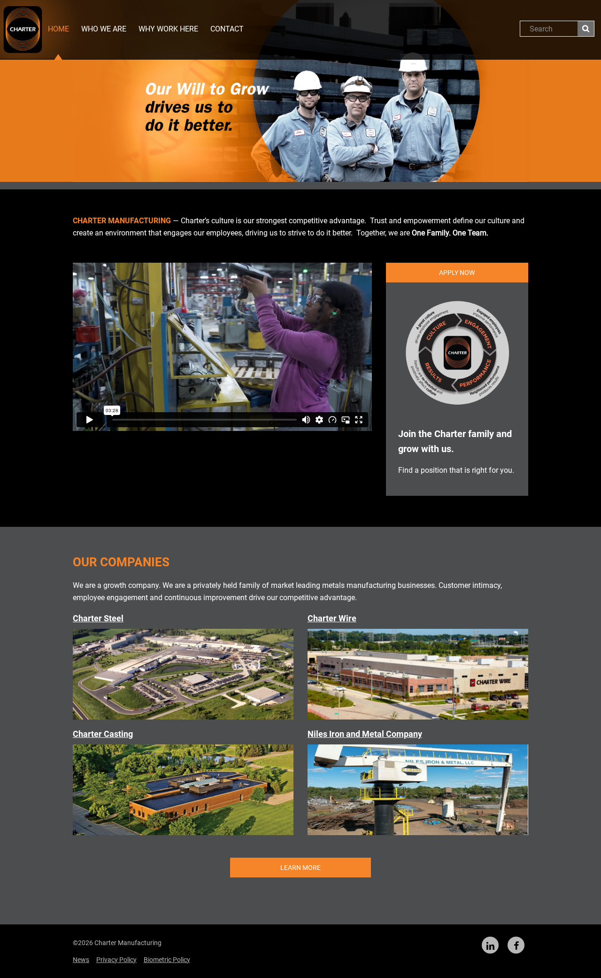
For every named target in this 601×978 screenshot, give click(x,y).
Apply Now (457, 272)
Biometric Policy (167, 959)
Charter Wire (332, 618)
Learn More (300, 867)
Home (58, 28)
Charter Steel (98, 618)
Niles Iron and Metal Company (365, 734)
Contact (227, 28)
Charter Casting (103, 734)
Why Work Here (168, 28)
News (81, 959)
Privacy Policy (116, 959)
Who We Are (103, 28)
